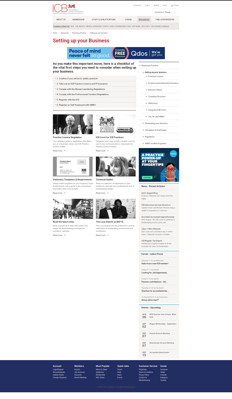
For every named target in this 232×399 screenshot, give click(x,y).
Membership (79, 19)
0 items (176, 5)
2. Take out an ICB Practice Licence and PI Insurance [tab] (82, 84)
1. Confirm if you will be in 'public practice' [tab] (77, 78)
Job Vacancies (79, 372)
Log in (147, 5)
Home (55, 33)
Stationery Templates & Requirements (72, 179)
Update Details (58, 375)
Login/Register (58, 369)
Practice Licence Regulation (67, 137)
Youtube (163, 380)
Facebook (164, 369)
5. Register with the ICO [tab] (68, 100)
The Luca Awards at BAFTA (109, 222)
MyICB (156, 5)
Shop (165, 5)
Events (106, 26)
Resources (144, 19)
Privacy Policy (144, 375)
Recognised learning (160, 26)
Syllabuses (100, 372)
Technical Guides (104, 179)
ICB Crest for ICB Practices (110, 137)
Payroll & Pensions (94, 26)
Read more (57, 151)
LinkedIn (163, 375)
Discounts (78, 375)
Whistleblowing (144, 380)
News (112, 26)
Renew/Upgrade (59, 372)
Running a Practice (61, 26)
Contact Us (143, 377)
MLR (72, 26)
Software (136, 26)
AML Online (100, 377)
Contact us (137, 5)
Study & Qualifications (104, 19)
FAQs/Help (143, 369)
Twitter (162, 372)
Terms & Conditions (146, 372)
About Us (61, 19)
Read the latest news (63, 222)
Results (77, 369)
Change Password (59, 377)
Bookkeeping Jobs (123, 26)
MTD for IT (146, 26)
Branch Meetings (80, 377)
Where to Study (101, 369)
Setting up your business (99, 33)
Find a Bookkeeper (165, 19)
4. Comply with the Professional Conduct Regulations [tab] (83, 94)
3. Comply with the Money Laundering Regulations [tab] (81, 89)
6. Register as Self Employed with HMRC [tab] (76, 105)
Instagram (164, 377)
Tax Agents (80, 26)
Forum (128, 19)
